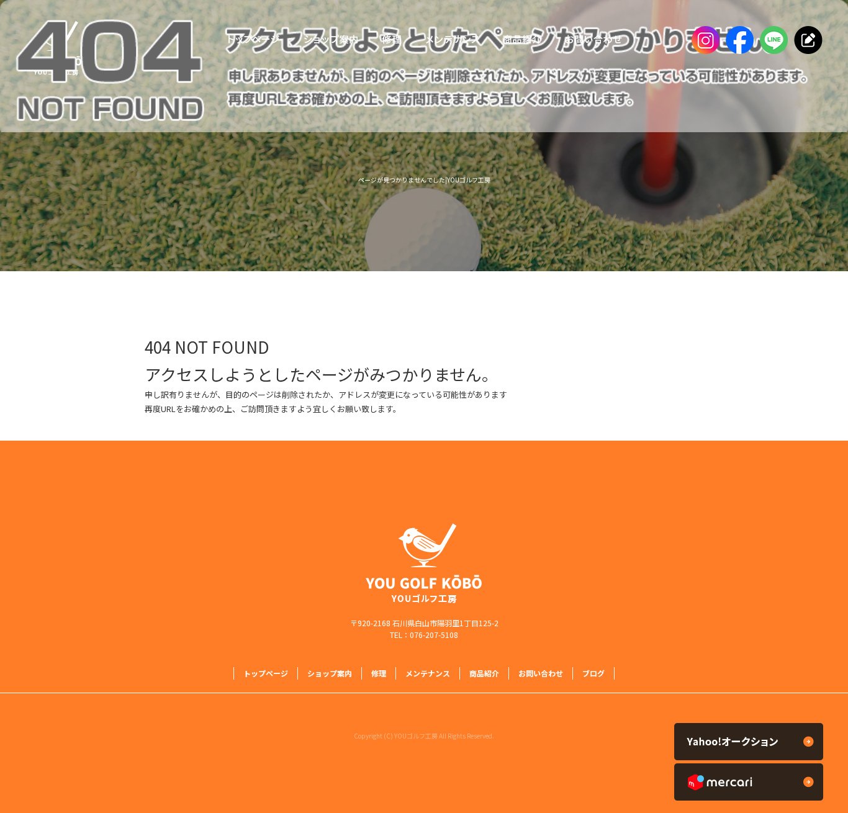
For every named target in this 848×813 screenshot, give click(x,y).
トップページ (250, 40)
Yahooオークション (748, 741)
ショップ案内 (331, 40)
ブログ (593, 673)
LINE (772, 40)
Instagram (704, 40)
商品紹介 (520, 40)
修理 (391, 40)
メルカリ (748, 782)
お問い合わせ (596, 40)
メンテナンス (452, 40)
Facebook (738, 40)
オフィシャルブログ (806, 40)
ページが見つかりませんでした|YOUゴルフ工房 (424, 179)
